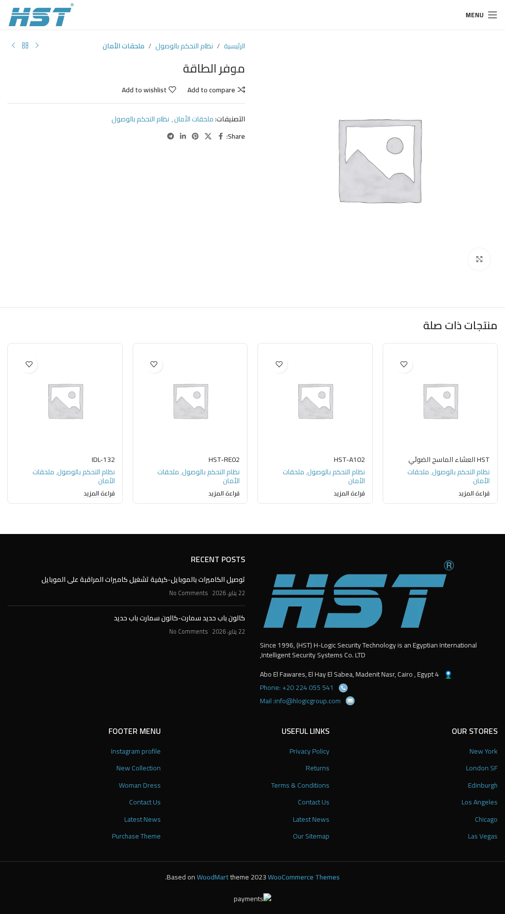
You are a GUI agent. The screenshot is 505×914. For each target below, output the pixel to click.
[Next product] (13, 46)
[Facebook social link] (220, 136)
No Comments (188, 593)
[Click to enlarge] (479, 259)
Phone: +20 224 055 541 (297, 687)
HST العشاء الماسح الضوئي (449, 459)
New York (483, 752)
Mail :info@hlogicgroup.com (300, 700)
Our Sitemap (311, 836)
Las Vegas (483, 836)
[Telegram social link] (170, 136)
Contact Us (313, 802)
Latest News (311, 820)
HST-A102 (349, 459)
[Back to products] (25, 46)
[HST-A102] (315, 401)
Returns (317, 768)
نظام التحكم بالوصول (184, 45)
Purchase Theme (136, 836)
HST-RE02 (224, 459)
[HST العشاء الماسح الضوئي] (440, 401)
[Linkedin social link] (183, 136)
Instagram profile (136, 752)
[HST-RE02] (190, 401)
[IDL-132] (65, 401)
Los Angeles (480, 802)
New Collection (138, 768)
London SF (482, 768)
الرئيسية (234, 45)
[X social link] (208, 136)
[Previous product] (37, 46)
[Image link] (358, 594)
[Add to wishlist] (404, 364)
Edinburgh (483, 786)
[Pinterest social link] (195, 136)
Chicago (486, 820)
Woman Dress (140, 786)
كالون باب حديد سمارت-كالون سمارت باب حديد (179, 617)
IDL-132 (103, 459)
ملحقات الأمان (123, 45)
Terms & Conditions (300, 786)
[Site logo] (41, 14)
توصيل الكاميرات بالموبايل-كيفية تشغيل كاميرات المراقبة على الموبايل (143, 579)
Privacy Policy (309, 752)
